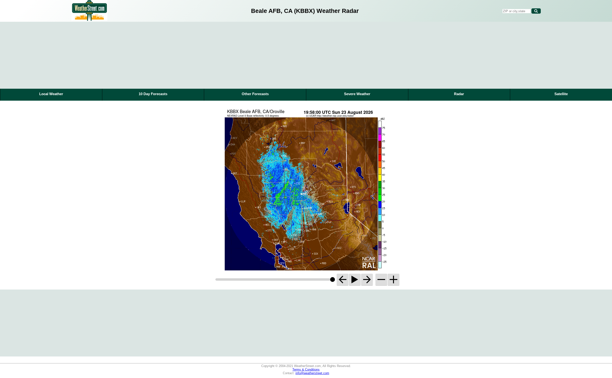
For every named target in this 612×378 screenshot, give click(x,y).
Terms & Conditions (306, 369)
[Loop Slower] (381, 279)
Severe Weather (357, 94)
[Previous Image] (342, 279)
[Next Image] (367, 279)
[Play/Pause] (355, 279)
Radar (459, 94)
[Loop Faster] (393, 279)
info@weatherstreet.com (312, 373)
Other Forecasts (255, 94)
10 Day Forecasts (153, 94)
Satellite (561, 94)
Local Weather (51, 94)
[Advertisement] (306, 55)
